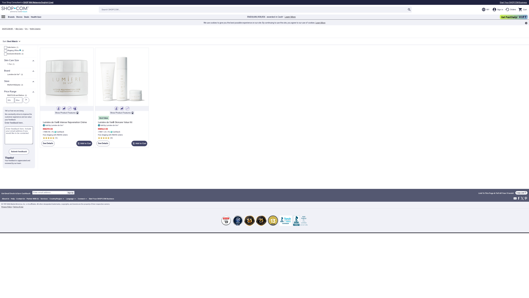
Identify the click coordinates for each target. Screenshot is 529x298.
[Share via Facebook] (518, 198)
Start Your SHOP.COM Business (513, 2)
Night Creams (35, 29)
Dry (26, 29)
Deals (26, 17)
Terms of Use (18, 207)
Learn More (290, 17)
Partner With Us (33, 199)
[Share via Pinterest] (525, 198)
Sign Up (70, 193)
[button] (57, 199)
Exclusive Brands (15, 54)
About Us (5, 199)
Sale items (12, 47)
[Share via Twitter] (522, 198)
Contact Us (20, 199)
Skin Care (19, 29)
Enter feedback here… (14, 123)
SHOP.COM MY (7, 29)
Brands (11, 17)
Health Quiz (36, 17)
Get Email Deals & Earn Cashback (15, 193)
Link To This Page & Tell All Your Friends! (496, 193)
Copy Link (521, 193)
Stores (19, 17)
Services (44, 199)
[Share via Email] (515, 199)
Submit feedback (19, 151)
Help (13, 199)
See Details (47, 144)
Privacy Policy (6, 207)
